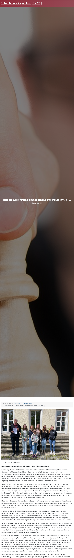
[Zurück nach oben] (71, 555)
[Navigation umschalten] (43, 3)
